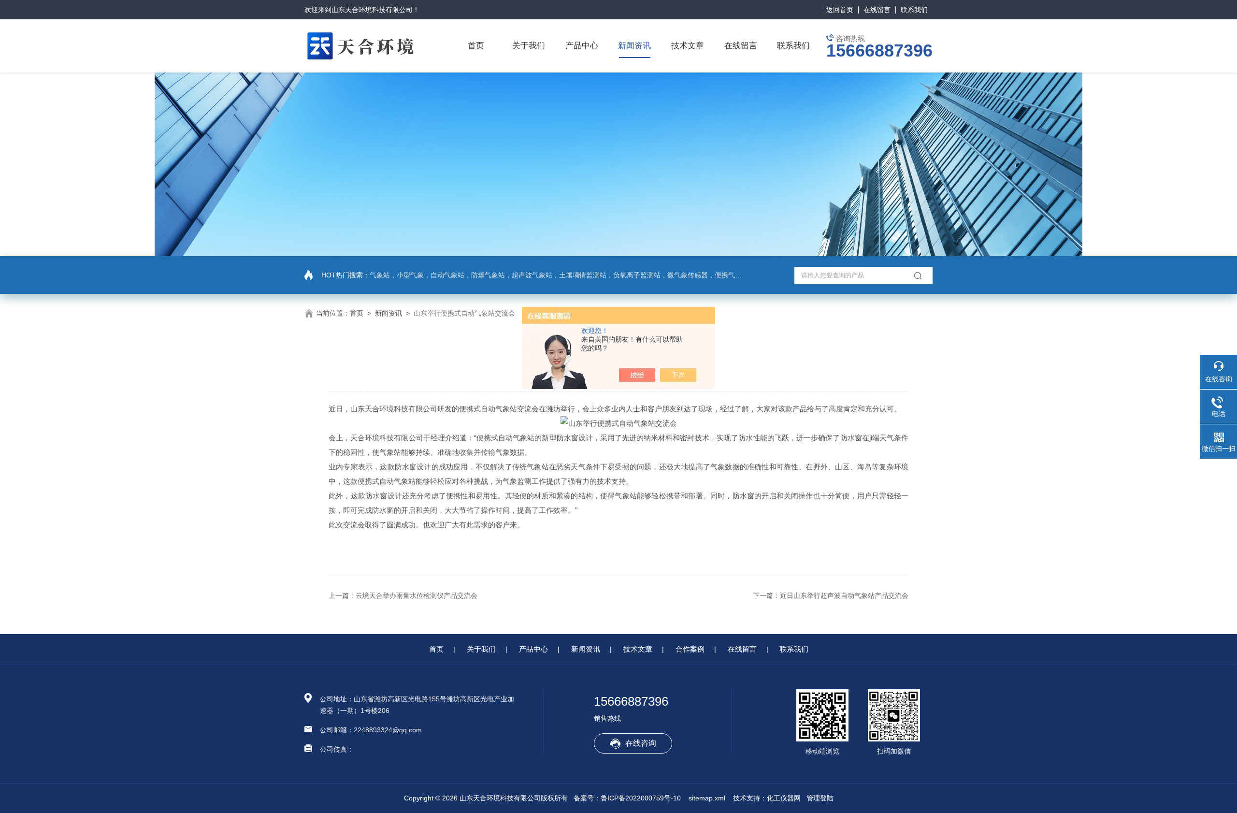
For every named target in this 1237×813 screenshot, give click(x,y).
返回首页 (839, 10)
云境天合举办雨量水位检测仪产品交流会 (416, 595)
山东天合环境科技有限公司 (372, 10)
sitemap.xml (707, 798)
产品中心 (581, 45)
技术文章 (687, 45)
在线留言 (877, 10)
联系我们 (914, 10)
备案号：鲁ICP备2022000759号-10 (627, 798)
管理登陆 (820, 798)
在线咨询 (640, 743)
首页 (476, 45)
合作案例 (690, 649)
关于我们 (528, 45)
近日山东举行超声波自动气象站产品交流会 (844, 595)
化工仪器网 (784, 798)
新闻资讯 (634, 45)
